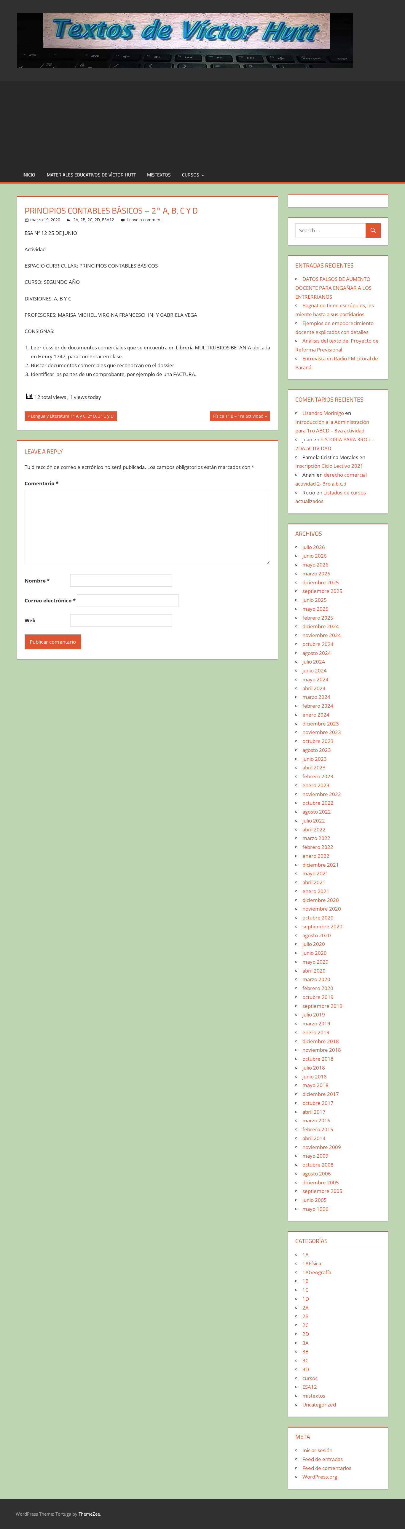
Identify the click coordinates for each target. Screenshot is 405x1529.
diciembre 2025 (320, 582)
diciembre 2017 (320, 1094)
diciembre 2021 (320, 864)
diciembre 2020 (320, 900)
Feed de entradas (322, 1459)
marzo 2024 (316, 696)
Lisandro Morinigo (323, 413)
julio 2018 (313, 1067)
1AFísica (311, 1263)
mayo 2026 (315, 564)
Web (30, 620)
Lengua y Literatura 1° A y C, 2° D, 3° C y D (72, 417)
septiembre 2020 (322, 926)
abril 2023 (314, 767)
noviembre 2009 (321, 1147)
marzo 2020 (316, 979)
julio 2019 (313, 1014)
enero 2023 (315, 785)
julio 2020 (313, 944)
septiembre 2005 (322, 1191)
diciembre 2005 (320, 1182)
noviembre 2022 (321, 794)
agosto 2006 (316, 1173)
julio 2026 (313, 547)
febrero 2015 (317, 1129)
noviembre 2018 (321, 1049)
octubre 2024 (318, 644)
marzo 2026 (316, 573)
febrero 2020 (317, 988)
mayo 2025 (315, 608)
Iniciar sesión (317, 1450)
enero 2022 (315, 855)
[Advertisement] (202, 122)
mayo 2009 (315, 1155)
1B (305, 1280)
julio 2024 (313, 661)
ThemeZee (89, 1514)
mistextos (159, 174)
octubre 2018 (318, 1058)
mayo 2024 (315, 679)
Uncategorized (319, 1404)
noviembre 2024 (321, 635)
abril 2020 (314, 970)
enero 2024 (315, 714)
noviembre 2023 (321, 732)
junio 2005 (314, 1200)
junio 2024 (314, 670)
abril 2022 (314, 829)
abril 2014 (314, 1138)
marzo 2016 (316, 1120)
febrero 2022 (317, 847)
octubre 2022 (318, 802)
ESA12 (108, 219)
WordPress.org (319, 1476)
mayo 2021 (315, 873)
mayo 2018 (315, 1085)
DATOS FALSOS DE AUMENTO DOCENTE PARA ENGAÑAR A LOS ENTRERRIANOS (333, 288)
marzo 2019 (316, 1023)
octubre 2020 (318, 917)
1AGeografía (316, 1272)
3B (305, 1351)
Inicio (29, 174)
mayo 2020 (315, 961)
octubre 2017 (318, 1103)
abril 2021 (314, 882)
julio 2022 (313, 820)
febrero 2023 (317, 776)
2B (82, 219)
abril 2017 (314, 1111)
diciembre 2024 (320, 626)
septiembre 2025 (322, 591)
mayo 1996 (315, 1208)
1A (305, 1254)
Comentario (41, 483)
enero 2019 (315, 1032)
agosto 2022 (316, 811)
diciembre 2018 (320, 1041)
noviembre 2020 (321, 908)
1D (305, 1298)
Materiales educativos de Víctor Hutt (91, 174)
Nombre (37, 580)
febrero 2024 (317, 705)
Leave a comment (144, 219)
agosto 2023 (316, 750)
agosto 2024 (316, 653)
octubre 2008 (318, 1164)
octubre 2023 (318, 741)
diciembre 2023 (320, 723)
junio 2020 (314, 952)
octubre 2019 (318, 997)
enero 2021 (315, 891)
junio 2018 (314, 1076)
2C (90, 219)
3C (305, 1360)
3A (305, 1342)
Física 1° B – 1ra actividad (238, 417)
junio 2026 (314, 555)
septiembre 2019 (322, 1006)
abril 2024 (314, 688)
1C (305, 1289)
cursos (190, 174)
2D (97, 219)
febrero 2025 (317, 617)
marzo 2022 (316, 838)
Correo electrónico (50, 600)
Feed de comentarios (326, 1468)
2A (75, 219)
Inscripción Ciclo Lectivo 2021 (329, 465)
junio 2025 (314, 599)
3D (305, 1369)
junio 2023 (314, 758)
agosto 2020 (316, 935)
